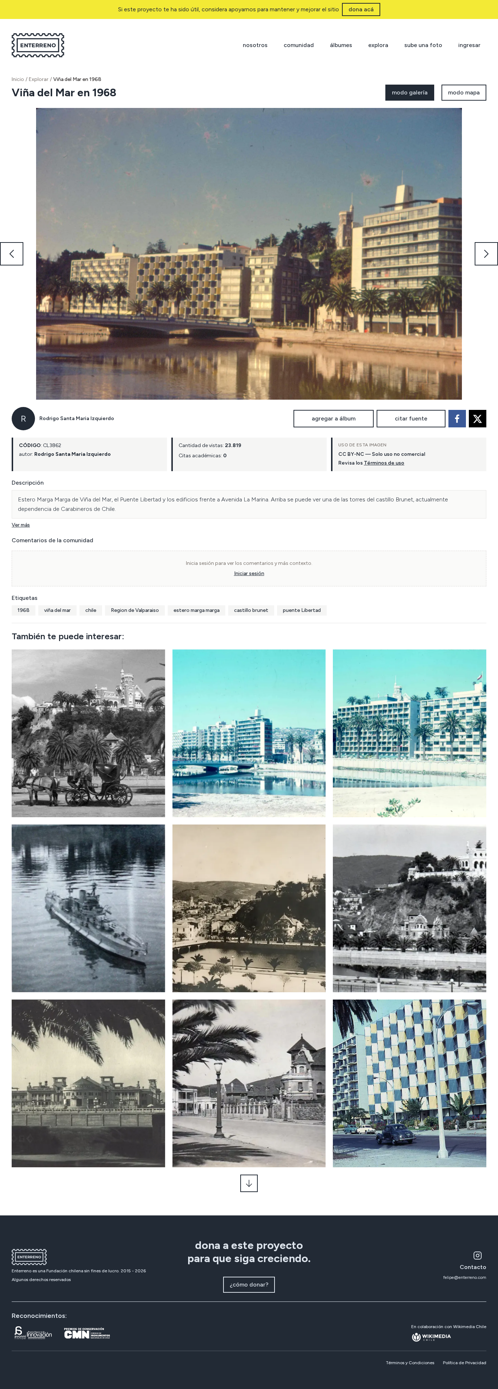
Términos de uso (384, 463)
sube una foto (423, 45)
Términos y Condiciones (410, 1362)
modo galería (410, 92)
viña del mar (57, 610)
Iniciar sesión (249, 573)
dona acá (361, 9)
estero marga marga (196, 610)
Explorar (38, 79)
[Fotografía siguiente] (486, 253)
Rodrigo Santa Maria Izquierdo (76, 418)
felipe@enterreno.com (464, 1277)
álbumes (341, 45)
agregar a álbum (333, 418)
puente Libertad (302, 610)
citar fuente (411, 418)
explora (378, 45)
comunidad (299, 45)
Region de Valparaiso (135, 610)
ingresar (469, 45)
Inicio (18, 79)
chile (90, 610)
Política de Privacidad (464, 1362)
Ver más (21, 525)
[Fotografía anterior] (11, 253)
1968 (23, 610)
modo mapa (464, 92)
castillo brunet (251, 610)
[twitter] (477, 418)
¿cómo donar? (249, 1284)
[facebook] (457, 418)
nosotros (255, 45)
